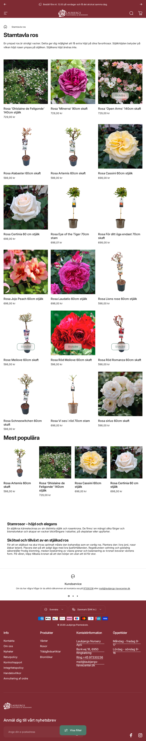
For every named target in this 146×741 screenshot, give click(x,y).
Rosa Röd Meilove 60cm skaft (71, 360)
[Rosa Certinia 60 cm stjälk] (26, 207)
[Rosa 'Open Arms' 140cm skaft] (120, 81)
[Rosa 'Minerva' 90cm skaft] (73, 81)
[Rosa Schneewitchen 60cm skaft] (26, 394)
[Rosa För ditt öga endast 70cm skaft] (120, 207)
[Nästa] (141, 4)
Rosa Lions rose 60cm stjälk (117, 299)
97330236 (88, 588)
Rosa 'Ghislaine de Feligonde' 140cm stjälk (52, 486)
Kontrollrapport (13, 662)
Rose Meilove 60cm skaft (21, 360)
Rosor (43, 646)
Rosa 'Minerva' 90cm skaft (69, 108)
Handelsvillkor (12, 673)
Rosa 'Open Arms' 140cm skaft (119, 108)
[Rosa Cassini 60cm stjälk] (120, 146)
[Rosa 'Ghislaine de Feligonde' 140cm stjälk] (26, 81)
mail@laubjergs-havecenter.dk (114, 588)
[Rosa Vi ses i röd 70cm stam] (73, 394)
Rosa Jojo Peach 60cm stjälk (23, 299)
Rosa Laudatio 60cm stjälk (69, 299)
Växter (44, 640)
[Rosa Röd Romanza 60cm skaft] (120, 333)
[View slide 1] (69, 596)
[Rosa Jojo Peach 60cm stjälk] (26, 272)
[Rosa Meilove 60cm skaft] (26, 333)
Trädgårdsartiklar (50, 651)
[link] (127, 643)
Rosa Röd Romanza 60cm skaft (119, 360)
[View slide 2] (73, 596)
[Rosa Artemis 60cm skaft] (73, 146)
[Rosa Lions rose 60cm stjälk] (120, 272)
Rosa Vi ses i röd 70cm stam (70, 421)
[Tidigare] (5, 4)
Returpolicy (10, 657)
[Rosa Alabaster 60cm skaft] (26, 146)
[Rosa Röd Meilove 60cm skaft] (73, 333)
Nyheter (8, 651)
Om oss (8, 646)
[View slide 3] (77, 596)
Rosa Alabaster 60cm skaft (22, 173)
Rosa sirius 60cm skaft (113, 421)
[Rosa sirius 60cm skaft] (120, 394)
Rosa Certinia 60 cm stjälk (22, 234)
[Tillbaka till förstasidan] (5, 27)
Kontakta (9, 640)
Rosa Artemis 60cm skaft (68, 173)
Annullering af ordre (16, 678)
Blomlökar (46, 657)
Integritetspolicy (14, 667)
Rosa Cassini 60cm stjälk (115, 173)
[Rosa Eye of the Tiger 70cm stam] (73, 207)
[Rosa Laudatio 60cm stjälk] (73, 272)
